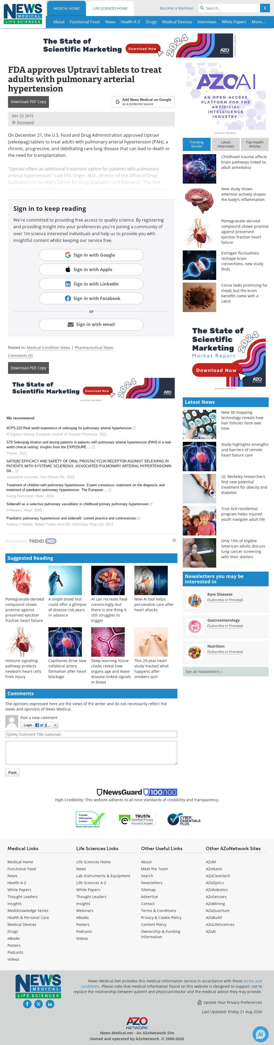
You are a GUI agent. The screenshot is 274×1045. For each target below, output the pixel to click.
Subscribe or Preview (225, 599)
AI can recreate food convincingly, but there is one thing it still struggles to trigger (109, 609)
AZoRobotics (217, 889)
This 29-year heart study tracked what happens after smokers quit (151, 668)
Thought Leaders (22, 896)
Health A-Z (16, 882)
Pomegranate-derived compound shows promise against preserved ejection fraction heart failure (24, 609)
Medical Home (66, 8)
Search (147, 875)
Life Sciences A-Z (91, 882)
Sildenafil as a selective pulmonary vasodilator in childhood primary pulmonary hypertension (77, 504)
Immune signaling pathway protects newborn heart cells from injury (23, 668)
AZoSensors (216, 896)
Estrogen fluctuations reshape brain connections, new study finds (242, 261)
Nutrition (215, 646)
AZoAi (211, 931)
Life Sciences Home (110, 8)
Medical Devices (21, 924)
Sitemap (148, 889)
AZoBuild (214, 917)
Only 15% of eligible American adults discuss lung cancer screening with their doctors (243, 548)
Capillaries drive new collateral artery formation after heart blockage (67, 668)
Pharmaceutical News (94, 347)
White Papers (19, 889)
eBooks (13, 938)
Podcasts (15, 952)
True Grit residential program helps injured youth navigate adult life (243, 514)
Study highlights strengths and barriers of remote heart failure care (245, 450)
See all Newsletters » (204, 671)
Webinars (84, 910)
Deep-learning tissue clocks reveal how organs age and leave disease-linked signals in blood (111, 671)
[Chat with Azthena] (261, 1034)
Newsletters (151, 882)
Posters (14, 945)
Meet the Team (154, 868)
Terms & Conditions (158, 910)
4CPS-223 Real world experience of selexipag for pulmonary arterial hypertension (69, 428)
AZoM (211, 861)
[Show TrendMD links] (174, 540)
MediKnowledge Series (27, 910)
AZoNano (214, 868)
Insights (14, 903)
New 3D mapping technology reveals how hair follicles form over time (242, 420)
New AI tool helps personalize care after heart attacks (154, 604)
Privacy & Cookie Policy (161, 917)
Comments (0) (20, 355)
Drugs (12, 931)
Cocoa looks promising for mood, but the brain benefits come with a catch (244, 293)
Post (12, 772)
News (12, 875)
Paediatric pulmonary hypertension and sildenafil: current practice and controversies (71, 518)
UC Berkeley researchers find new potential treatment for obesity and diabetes (244, 484)
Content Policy (153, 924)
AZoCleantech (218, 875)
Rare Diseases (220, 594)
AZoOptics (215, 882)
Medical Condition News (48, 347)
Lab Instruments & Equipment (103, 875)
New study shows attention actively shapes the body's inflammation (243, 194)
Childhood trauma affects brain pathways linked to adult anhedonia (244, 162)
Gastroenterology (223, 620)
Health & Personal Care (28, 917)
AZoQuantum (218, 910)
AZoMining (215, 903)
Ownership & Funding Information (160, 934)
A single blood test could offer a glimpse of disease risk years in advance (67, 607)
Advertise (149, 896)
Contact (148, 903)
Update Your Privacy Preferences (232, 1002)
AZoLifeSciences (220, 924)
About (146, 861)
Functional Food (21, 868)
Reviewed (25, 122)
